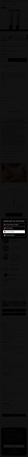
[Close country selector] (25, 219)
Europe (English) (10, 231)
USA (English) (9, 228)
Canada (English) (10, 235)
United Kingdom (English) (12, 224)
